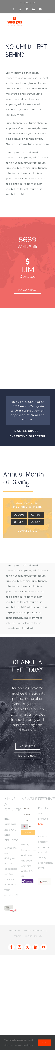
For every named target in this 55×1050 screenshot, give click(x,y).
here (41, 824)
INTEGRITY (38, 936)
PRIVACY (17, 936)
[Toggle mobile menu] (49, 18)
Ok (44, 1042)
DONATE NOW (27, 530)
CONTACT (28, 936)
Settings (27, 1045)
